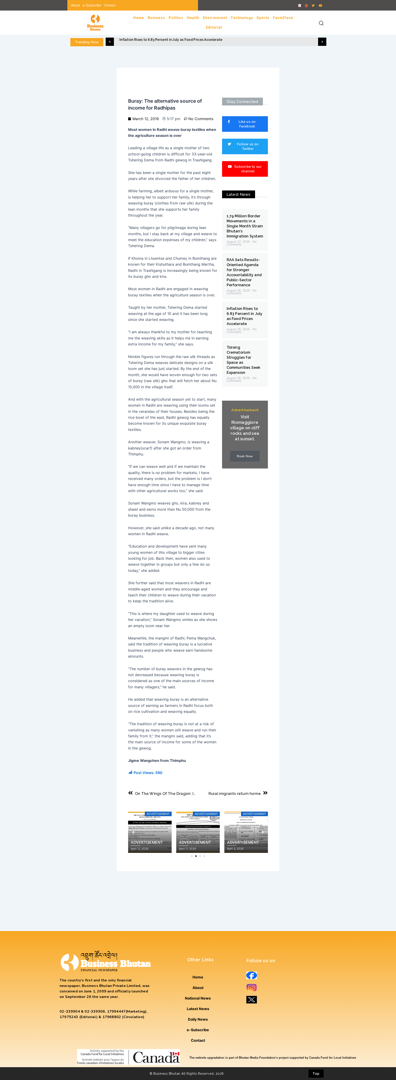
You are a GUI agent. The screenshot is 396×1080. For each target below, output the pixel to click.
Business (156, 18)
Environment (215, 18)
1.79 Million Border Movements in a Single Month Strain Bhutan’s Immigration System (245, 226)
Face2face (283, 18)
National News (198, 998)
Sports (262, 18)
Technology (242, 18)
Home (138, 18)
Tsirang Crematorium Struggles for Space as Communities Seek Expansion (180, 39)
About (75, 5)
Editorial (214, 27)
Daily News (198, 1019)
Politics (176, 18)
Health (193, 18)
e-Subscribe (92, 5)
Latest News (198, 1008)
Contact (110, 5)
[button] (110, 42)
